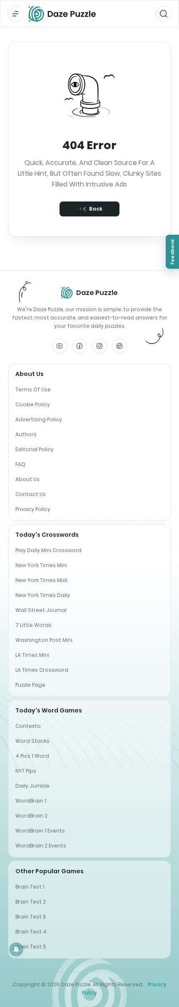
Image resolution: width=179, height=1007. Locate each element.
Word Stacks (32, 740)
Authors (26, 434)
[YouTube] (59, 346)
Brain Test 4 (31, 931)
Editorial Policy (34, 449)
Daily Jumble (32, 785)
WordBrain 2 (31, 815)
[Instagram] (99, 346)
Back (95, 208)
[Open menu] (15, 13)
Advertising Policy (38, 419)
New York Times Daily (42, 595)
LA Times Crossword (41, 669)
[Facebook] (79, 346)
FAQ (20, 464)
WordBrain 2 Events (40, 845)
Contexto (28, 725)
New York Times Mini (41, 565)
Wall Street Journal (41, 610)
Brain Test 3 (30, 916)
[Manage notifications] (16, 949)
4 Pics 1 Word (32, 755)
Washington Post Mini (43, 639)
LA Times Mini (32, 654)
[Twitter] (119, 346)
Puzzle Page (30, 684)
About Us (27, 479)
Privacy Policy (32, 509)
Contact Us (30, 494)
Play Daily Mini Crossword (48, 550)
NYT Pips (25, 770)
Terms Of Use (33, 389)
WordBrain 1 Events (40, 830)
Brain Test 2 (30, 901)
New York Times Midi (41, 580)
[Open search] (163, 13)
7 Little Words (33, 625)
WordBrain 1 (30, 800)
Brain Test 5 (30, 946)
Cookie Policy (32, 404)
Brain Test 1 (30, 886)
